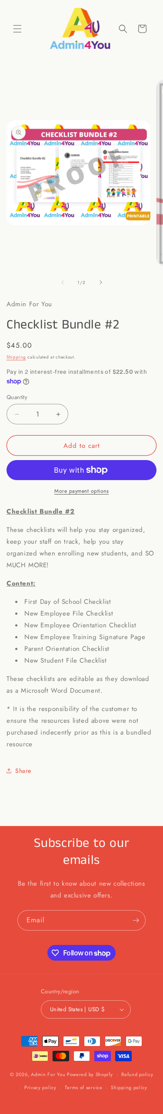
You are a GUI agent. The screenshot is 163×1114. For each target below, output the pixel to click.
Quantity (17, 397)
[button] (17, 28)
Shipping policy (129, 1087)
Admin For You (48, 1074)
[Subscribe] (135, 920)
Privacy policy (40, 1087)
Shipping (16, 357)
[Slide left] (62, 282)
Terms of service (83, 1087)
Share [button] (23, 770)
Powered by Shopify (90, 1074)
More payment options (81, 491)
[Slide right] (100, 282)
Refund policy (137, 1074)
